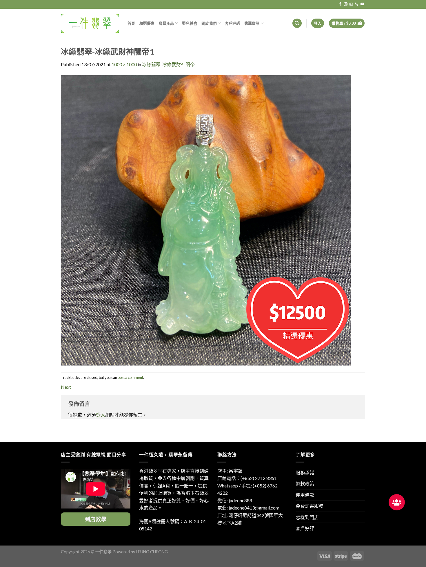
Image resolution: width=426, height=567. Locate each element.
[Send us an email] (351, 4)
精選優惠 (147, 23)
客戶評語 (232, 23)
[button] (397, 502)
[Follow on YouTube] (362, 4)
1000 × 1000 (124, 64)
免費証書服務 (309, 506)
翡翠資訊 (252, 23)
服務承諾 (305, 472)
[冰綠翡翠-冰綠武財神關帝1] (206, 219)
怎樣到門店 (307, 517)
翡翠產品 (166, 23)
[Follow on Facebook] (340, 4)
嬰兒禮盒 (189, 23)
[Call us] (356, 4)
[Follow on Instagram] (345, 4)
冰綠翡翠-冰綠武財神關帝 (168, 64)
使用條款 (305, 495)
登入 (100, 414)
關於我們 (209, 23)
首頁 (131, 23)
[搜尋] (297, 23)
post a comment (130, 377)
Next (69, 387)
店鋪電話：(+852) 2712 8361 (247, 478)
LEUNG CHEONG (152, 551)
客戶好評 (305, 528)
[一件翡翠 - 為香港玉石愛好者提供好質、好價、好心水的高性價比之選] (90, 23)
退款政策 (305, 483)
